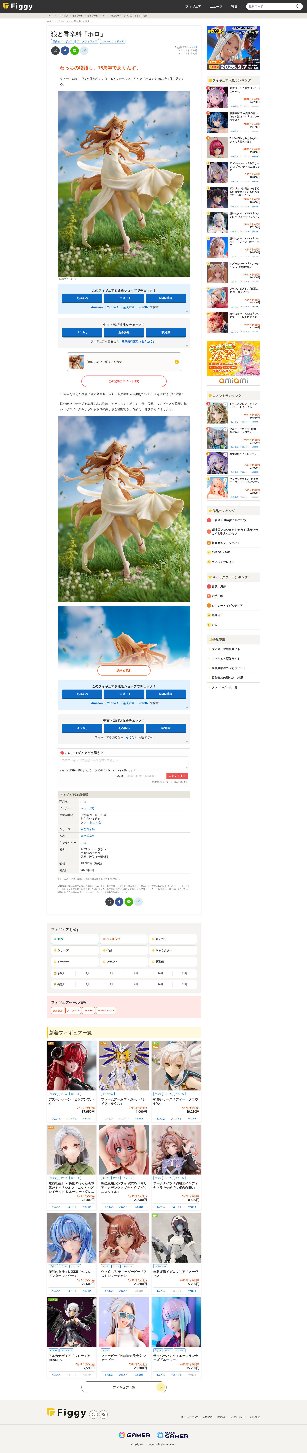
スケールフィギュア (112, 41)
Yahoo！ (113, 307)
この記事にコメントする (124, 381)
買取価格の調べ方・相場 (227, 678)
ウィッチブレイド (223, 562)
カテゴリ (161, 939)
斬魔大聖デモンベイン (226, 543)
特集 (234, 6)
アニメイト (124, 298)
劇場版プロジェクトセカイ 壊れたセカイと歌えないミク (235, 531)
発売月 (61, 984)
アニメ (64, 1177)
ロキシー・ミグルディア (227, 605)
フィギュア (193, 6)
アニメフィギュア (87, 41)
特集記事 (218, 639)
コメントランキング (226, 395)
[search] (298, 6)
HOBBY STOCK (106, 1010)
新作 (60, 939)
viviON (143, 307)
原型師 (159, 962)
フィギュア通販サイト (226, 649)
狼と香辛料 (77, 15)
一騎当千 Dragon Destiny (229, 520)
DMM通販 (165, 298)
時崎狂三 (217, 615)
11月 (184, 973)
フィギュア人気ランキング (231, 80)
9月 (136, 973)
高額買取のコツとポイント (229, 668)
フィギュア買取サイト (226, 659)
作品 (109, 950)
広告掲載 (207, 1417)
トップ (50, 15)
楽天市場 (128, 307)
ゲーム (64, 1093)
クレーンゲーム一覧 (224, 687)
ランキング (113, 939)
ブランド (112, 962)
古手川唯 (217, 596)
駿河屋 (165, 332)
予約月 (61, 973)
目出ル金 (95, 822)
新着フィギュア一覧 (70, 1032)
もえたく (131, 737)
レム (214, 625)
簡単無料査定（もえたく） (139, 341)
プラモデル (108, 1093)
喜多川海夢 (219, 586)
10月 (160, 973)
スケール (75, 1093)
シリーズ (63, 950)
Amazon (97, 307)
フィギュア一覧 (124, 1387)
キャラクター (164, 950)
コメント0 (192, 47)
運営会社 (222, 1417)
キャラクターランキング (230, 577)
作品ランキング (223, 511)
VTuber (53, 1350)
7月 (88, 973)
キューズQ (87, 808)
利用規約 (255, 1417)
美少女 (53, 1093)
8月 (112, 973)
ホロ (104, 15)
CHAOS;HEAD (221, 552)
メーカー (63, 962)
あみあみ (82, 298)
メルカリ (82, 332)
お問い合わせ (238, 1417)
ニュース (216, 6)
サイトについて (189, 1417)
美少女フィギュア (63, 41)
